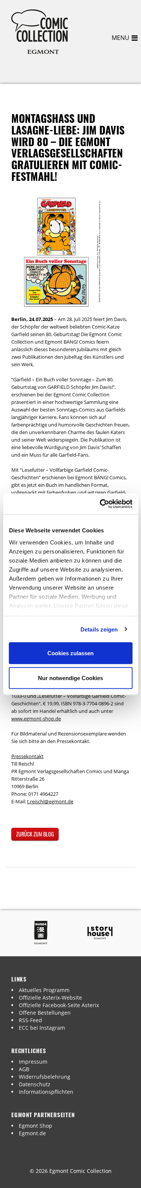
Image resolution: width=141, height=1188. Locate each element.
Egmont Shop (35, 1125)
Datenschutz (34, 1084)
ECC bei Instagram (42, 1027)
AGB (24, 1069)
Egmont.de (32, 1133)
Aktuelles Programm (44, 990)
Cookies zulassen (70, 653)
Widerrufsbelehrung (44, 1076)
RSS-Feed (30, 1020)
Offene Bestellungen (45, 1012)
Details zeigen (99, 629)
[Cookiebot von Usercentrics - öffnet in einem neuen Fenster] (100, 504)
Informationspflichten (46, 1091)
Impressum (33, 1061)
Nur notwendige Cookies (70, 677)
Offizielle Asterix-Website (50, 997)
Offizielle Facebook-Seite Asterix (59, 1005)
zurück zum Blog (35, 834)
